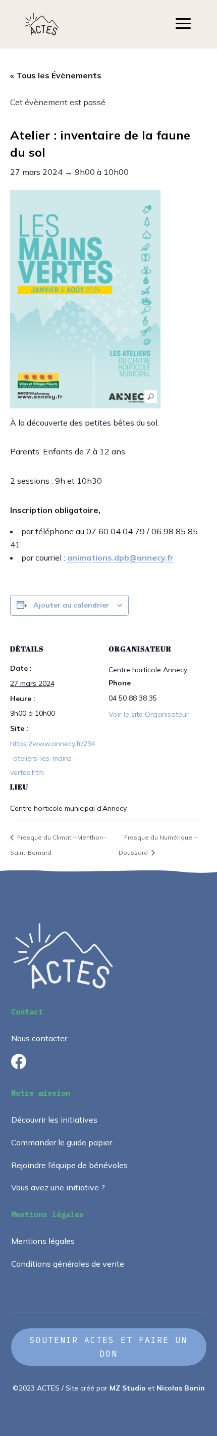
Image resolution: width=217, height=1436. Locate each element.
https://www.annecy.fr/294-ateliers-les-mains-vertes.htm (52, 758)
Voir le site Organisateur (148, 714)
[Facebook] (18, 1066)
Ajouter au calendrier (71, 605)
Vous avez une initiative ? (58, 1187)
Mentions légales (43, 1241)
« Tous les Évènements (55, 75)
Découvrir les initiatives (54, 1120)
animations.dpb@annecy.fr (120, 557)
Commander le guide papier (61, 1142)
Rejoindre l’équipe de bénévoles (69, 1165)
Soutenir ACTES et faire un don (108, 1347)
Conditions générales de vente (67, 1264)
